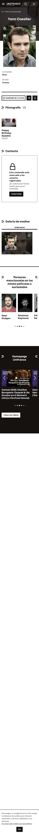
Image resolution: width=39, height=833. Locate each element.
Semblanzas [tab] (19, 227)
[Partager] (29, 98)
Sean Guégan (6, 317)
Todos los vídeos (11, 415)
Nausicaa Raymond (23, 317)
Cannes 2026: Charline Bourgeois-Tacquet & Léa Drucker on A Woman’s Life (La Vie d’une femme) (15, 393)
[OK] (19, 829)
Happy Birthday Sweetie (6, 133)
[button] (29, 235)
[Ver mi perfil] (34, 4)
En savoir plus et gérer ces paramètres (17, 823)
